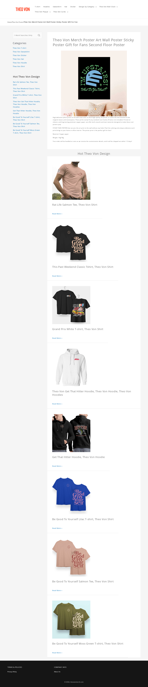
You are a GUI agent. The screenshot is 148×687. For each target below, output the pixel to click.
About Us (57, 672)
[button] (87, 6)
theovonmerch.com (76, 682)
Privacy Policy (12, 672)
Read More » (57, 214)
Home (9, 22)
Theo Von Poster (17, 22)
